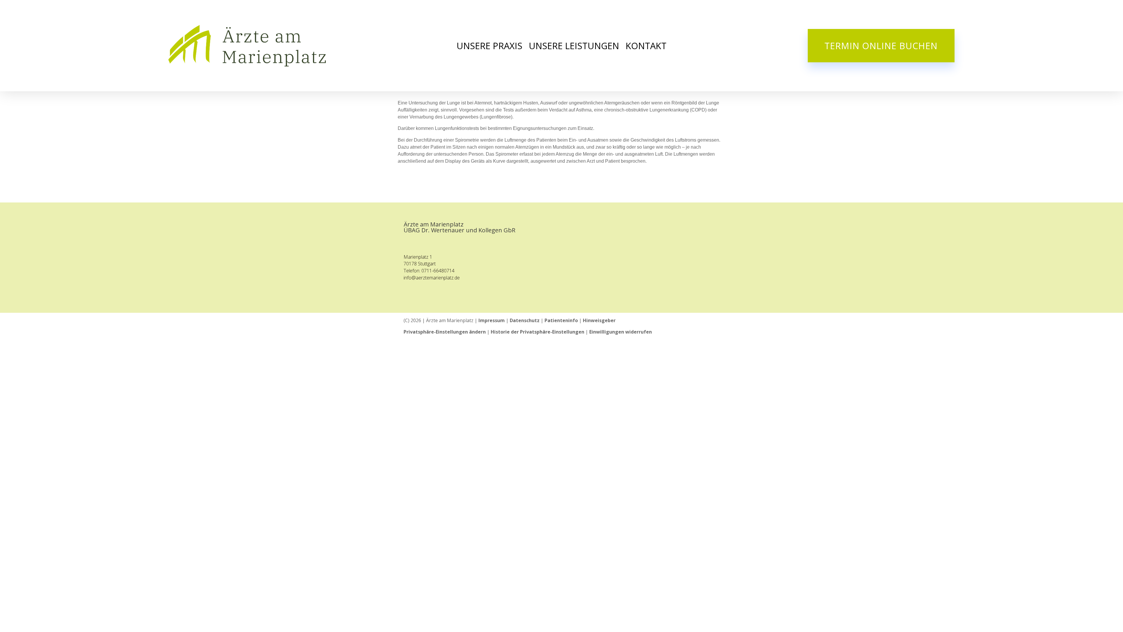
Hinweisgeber (599, 320)
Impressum (491, 320)
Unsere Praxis (489, 47)
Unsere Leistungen (574, 47)
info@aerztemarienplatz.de (432, 277)
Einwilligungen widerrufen (620, 332)
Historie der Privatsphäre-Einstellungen (537, 332)
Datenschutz (525, 320)
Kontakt (646, 47)
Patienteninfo (561, 320)
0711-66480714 (437, 270)
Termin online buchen (881, 46)
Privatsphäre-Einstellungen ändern (445, 332)
